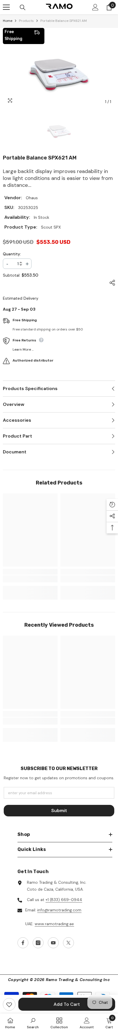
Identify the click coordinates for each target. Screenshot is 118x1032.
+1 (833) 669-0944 (64, 899)
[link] (30, 578)
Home (7, 20)
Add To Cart (67, 1004)
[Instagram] (38, 942)
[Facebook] (22, 942)
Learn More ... (23, 349)
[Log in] (95, 7)
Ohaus (32, 197)
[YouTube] (53, 942)
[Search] (22, 7)
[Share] (111, 283)
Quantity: (12, 253)
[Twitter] (68, 942)
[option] (59, 75)
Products (26, 20)
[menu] (6, 7)
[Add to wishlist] (9, 1004)
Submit (59, 810)
